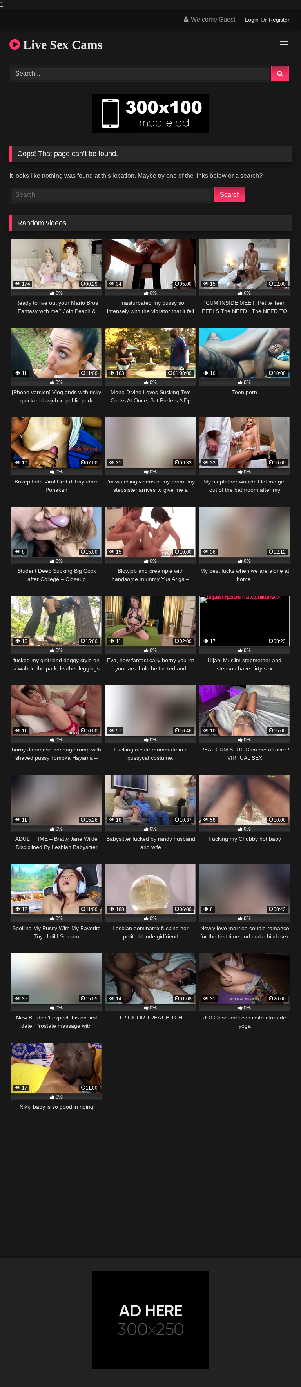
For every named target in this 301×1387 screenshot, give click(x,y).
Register (279, 19)
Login (252, 19)
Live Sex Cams (61, 45)
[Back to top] (276, 1365)
